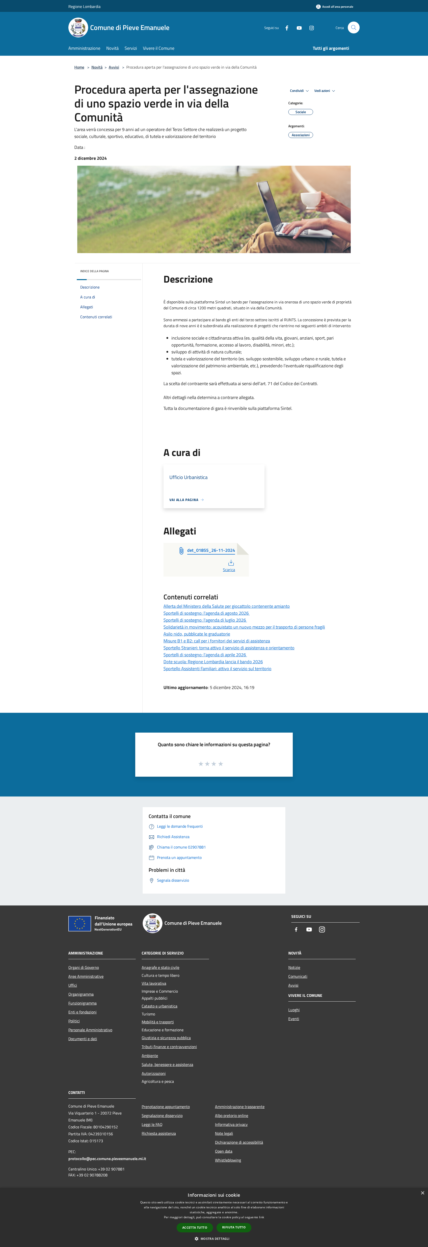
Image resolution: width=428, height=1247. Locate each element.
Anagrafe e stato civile (160, 967)
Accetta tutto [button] (194, 1227)
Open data (223, 1151)
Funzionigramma (82, 1003)
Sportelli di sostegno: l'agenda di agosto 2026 (206, 613)
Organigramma (81, 994)
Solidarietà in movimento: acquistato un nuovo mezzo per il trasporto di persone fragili (244, 627)
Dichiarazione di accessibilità (239, 1142)
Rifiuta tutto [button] (234, 1227)
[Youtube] (297, 27)
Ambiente (150, 1056)
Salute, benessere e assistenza (167, 1064)
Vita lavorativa (154, 983)
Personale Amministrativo (90, 1030)
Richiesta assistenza (159, 1133)
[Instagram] (310, 27)
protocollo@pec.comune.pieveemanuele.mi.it (107, 1159)
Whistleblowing (228, 1160)
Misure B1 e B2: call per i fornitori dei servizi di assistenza (216, 640)
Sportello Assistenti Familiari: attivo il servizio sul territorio (217, 668)
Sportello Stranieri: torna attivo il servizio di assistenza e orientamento (228, 647)
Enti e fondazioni (82, 1012)
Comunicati (297, 976)
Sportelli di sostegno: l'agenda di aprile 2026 (205, 654)
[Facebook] (285, 27)
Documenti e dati (82, 1039)
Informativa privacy (231, 1124)
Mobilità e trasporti (158, 1022)
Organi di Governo (83, 967)
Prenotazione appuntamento (166, 1107)
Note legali (224, 1133)
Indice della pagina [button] (94, 271)
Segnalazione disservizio (162, 1115)
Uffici (72, 985)
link (261, 1217)
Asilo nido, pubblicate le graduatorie (196, 634)
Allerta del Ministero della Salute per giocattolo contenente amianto (226, 606)
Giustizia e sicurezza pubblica (166, 1038)
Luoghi (294, 1010)
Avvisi (114, 67)
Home (79, 67)
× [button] (422, 1193)
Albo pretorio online (231, 1115)
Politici (74, 1021)
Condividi (297, 90)
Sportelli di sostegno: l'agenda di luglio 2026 (205, 620)
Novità (97, 67)
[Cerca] (354, 27)
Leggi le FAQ (152, 1124)
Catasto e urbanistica (159, 1006)
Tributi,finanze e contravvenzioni (169, 1047)
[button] (213, 1238)
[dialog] (214, 1217)
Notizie (294, 967)
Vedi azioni (322, 90)
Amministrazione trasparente (240, 1107)
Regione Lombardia (84, 6)
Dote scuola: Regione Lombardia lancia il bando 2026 (213, 661)
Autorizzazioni (154, 1073)
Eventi (293, 1019)
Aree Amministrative (86, 976)
